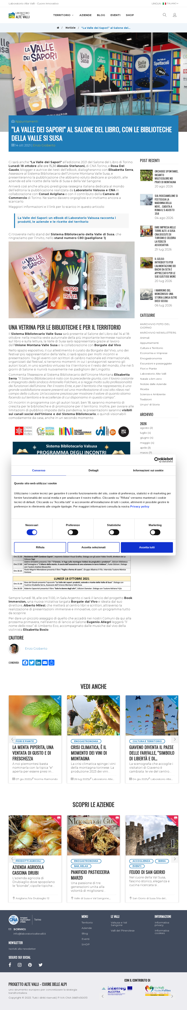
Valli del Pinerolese (123, 930)
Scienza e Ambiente (153, 394)
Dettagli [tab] (94, 470)
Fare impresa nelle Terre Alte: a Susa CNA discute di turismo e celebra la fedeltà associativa (165, 236)
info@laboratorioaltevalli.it (30, 933)
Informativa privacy (162, 923)
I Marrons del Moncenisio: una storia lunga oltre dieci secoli (166, 295)
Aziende (85, 15)
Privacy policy (139, 506)
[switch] (73, 532)
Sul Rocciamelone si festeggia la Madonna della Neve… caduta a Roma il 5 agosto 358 (166, 204)
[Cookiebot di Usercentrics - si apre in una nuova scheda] (157, 460)
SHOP (130, 15)
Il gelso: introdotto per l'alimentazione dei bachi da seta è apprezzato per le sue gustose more (165, 268)
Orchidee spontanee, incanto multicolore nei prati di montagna (166, 176)
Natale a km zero (151, 378)
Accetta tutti (147, 547)
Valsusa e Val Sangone (119, 923)
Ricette (144, 389)
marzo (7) (146, 452)
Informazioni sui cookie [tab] (148, 470)
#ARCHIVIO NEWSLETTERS (158, 332)
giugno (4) (146, 437)
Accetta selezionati (93, 547)
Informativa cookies (162, 931)
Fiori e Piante (148, 368)
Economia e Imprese (153, 353)
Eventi (115, 15)
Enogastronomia (151, 358)
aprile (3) (145, 447)
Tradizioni (146, 399)
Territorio (62, 15)
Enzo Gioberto (44, 145)
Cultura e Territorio (151, 348)
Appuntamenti (26, 121)
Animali (144, 337)
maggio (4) (147, 442)
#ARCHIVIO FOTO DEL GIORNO (155, 325)
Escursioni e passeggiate (156, 363)
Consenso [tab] (38, 470)
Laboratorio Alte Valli (153, 373)
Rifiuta (40, 547)
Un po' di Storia (150, 404)
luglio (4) (145, 432)
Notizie (71, 27)
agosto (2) (146, 427)
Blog (101, 15)
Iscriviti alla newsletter (22, 948)
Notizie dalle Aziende (153, 384)
